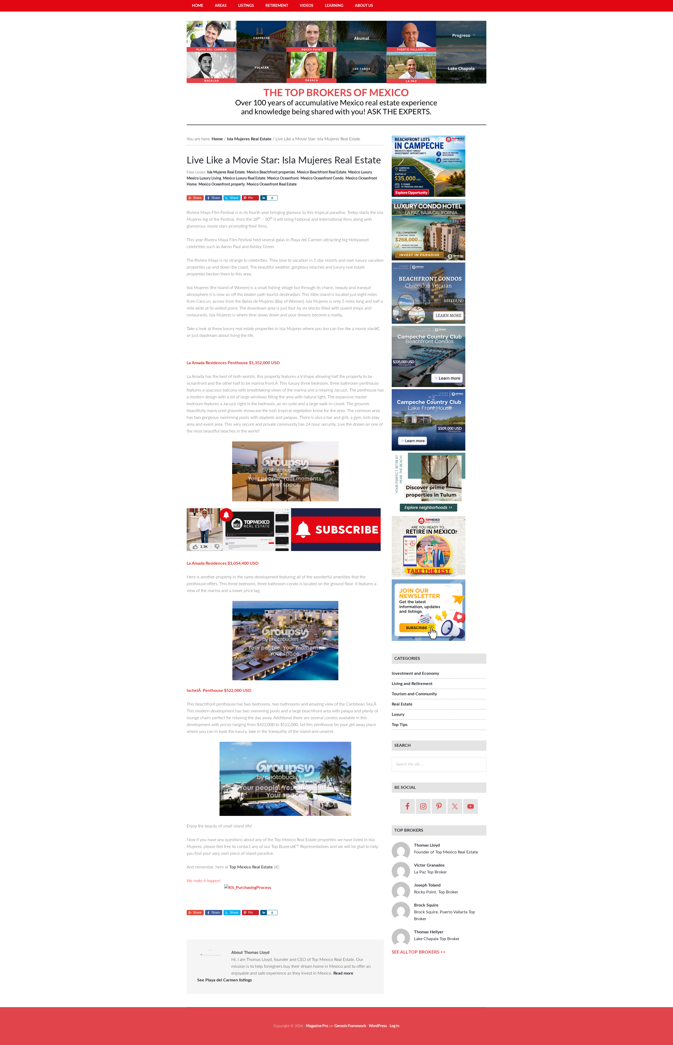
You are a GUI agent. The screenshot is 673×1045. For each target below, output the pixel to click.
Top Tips (399, 725)
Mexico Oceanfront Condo (322, 178)
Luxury (398, 714)
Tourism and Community (414, 694)
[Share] (263, 197)
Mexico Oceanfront (283, 178)
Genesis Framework (350, 1026)
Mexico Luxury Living (204, 178)
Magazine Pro (317, 1026)
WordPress (378, 1026)
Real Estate (402, 704)
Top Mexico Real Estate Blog (336, 71)
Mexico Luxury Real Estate (244, 178)
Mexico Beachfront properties (271, 172)
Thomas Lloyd (446, 848)
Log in (394, 1026)
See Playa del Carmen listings (224, 980)
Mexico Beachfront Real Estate (321, 172)
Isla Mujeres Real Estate (226, 172)
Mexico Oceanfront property (221, 184)
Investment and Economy (415, 673)
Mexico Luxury (360, 172)
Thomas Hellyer (437, 935)
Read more (343, 973)
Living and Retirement (412, 684)
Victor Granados (430, 868)
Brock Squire (444, 912)
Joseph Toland (436, 888)
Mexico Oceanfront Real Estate (272, 184)
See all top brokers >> (419, 952)
